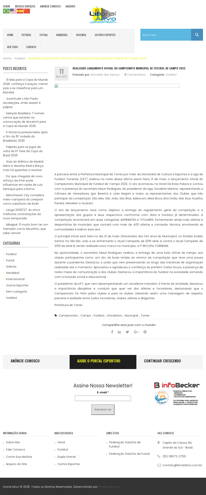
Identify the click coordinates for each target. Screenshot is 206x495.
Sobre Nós (13, 442)
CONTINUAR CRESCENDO (162, 360)
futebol (99, 316)
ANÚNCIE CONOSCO (25, 360)
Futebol (26, 35)
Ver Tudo (12, 47)
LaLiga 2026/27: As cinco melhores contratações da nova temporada (22, 214)
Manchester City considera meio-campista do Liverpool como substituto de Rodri (23, 199)
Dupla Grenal (67, 457)
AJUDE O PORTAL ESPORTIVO (98, 360)
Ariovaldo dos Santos (104, 75)
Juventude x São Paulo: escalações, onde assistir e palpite (22, 103)
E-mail (103, 392)
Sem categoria (16, 292)
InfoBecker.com (109, 487)
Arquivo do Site (16, 464)
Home (10, 35)
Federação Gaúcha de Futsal (129, 454)
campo (85, 316)
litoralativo (114, 316)
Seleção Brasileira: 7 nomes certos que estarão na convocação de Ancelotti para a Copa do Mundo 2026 (24, 119)
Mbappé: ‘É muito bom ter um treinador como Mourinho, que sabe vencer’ (25, 229)
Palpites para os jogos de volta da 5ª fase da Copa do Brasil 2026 (23, 151)
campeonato (68, 316)
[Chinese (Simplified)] (27, 11)
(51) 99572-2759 (174, 456)
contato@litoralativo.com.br (182, 465)
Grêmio (11, 267)
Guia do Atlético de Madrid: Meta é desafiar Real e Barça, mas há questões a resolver (23, 166)
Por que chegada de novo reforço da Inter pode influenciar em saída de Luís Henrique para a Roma (22, 182)
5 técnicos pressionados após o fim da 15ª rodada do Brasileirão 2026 (25, 136)
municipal (131, 316)
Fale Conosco (15, 450)
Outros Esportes (105, 35)
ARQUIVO (70, 6)
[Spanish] (20, 11)
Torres (145, 316)
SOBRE (6, 6)
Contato (31, 47)
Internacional (15, 279)
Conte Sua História (19, 457)
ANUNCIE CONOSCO (50, 6)
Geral (61, 442)
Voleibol (81, 35)
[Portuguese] (6, 11)
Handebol (62, 35)
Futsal (44, 35)
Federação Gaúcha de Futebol (125, 444)
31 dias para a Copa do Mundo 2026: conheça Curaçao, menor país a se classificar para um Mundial (25, 86)
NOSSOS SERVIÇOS (25, 6)
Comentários (136, 75)
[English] (13, 11)
